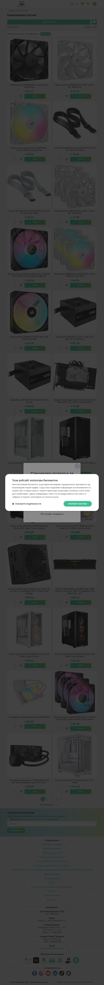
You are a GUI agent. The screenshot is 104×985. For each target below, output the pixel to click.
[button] (26, 503)
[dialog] (52, 492)
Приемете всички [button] (77, 503)
